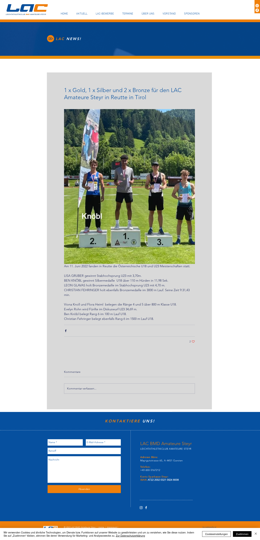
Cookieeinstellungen (216, 534)
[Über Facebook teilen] (65, 330)
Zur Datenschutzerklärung (130, 535)
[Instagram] (257, 5)
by (209, 527)
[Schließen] (256, 534)
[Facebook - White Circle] (257, 10)
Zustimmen (242, 534)
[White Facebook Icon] (146, 508)
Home (101, 527)
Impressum (112, 527)
